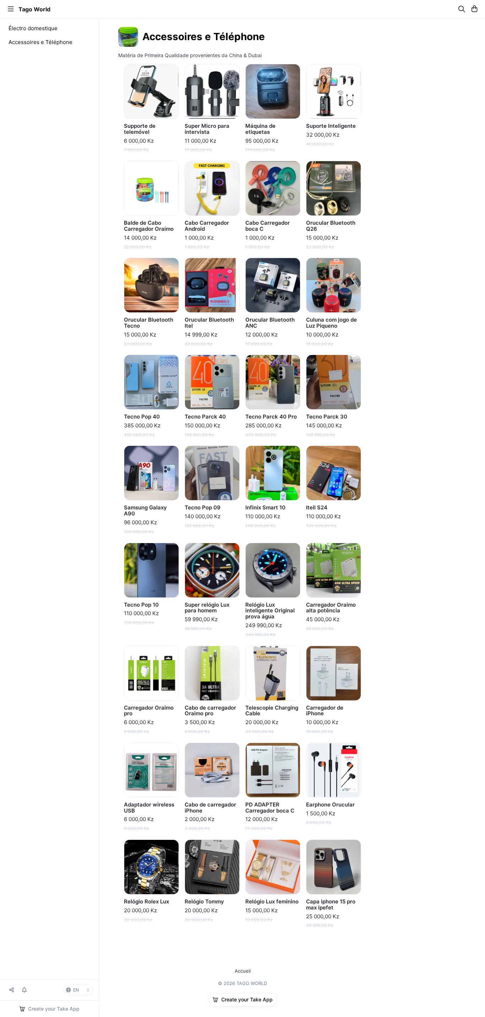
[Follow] (24, 990)
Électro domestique (33, 28)
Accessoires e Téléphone (40, 42)
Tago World (34, 9)
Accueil (243, 971)
